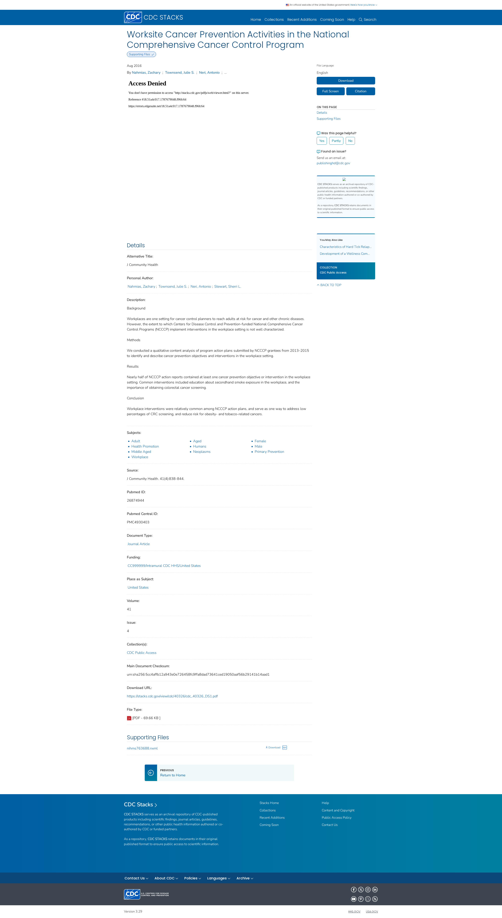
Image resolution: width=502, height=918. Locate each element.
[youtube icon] (354, 899)
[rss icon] (375, 899)
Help (351, 19)
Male (258, 446)
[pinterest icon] (361, 899)
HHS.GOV (354, 911)
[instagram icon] (368, 889)
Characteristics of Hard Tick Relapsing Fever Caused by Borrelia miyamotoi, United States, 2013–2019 (346, 247)
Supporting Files (329, 118)
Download (274, 747)
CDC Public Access (141, 652)
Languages (217, 878)
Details (322, 112)
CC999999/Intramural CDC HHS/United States (164, 565)
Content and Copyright (338, 810)
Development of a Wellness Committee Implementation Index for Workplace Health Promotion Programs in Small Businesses (346, 253)
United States (138, 587)
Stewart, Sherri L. (227, 286)
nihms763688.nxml (142, 748)
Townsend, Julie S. (179, 72)
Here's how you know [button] (362, 4)
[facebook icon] (354, 889)
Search (370, 19)
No (350, 141)
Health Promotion (145, 446)
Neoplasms (202, 451)
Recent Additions (302, 19)
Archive (243, 878)
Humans (199, 446)
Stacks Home (269, 803)
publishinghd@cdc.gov (333, 163)
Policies (190, 878)
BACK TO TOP (330, 285)
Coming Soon (332, 19)
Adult (135, 441)
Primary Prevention (269, 451)
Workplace (139, 457)
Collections (274, 19)
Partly (336, 141)
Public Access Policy (337, 817)
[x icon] (361, 889)
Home (256, 19)
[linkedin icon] (375, 889)
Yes (321, 141)
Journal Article (139, 544)
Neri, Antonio (209, 72)
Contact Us (330, 825)
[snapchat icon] (368, 899)
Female (260, 441)
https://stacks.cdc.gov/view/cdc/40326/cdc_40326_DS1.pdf (172, 696)
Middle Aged (141, 451)
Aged (197, 441)
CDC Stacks (138, 804)
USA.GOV (372, 911)
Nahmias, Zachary (146, 72)
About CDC (165, 878)
